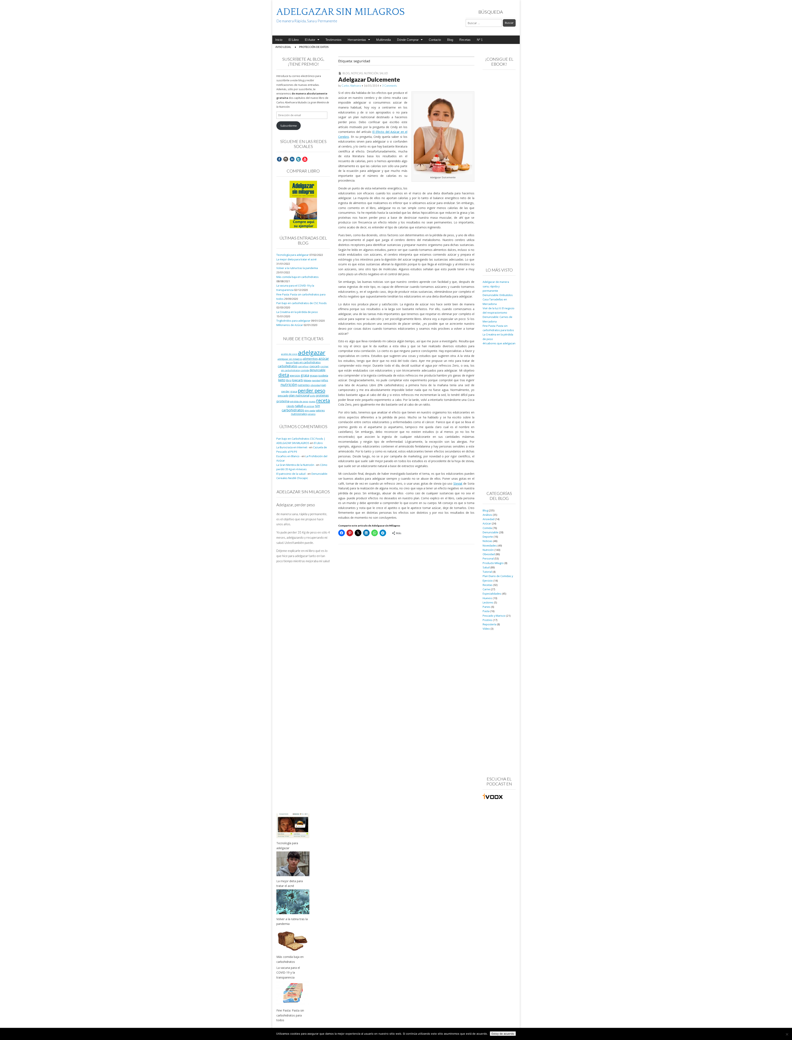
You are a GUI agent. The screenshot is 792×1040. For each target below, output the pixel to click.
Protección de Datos (314, 47)
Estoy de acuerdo (502, 1033)
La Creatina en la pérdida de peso (297, 312)
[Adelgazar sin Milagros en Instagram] (286, 159)
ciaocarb (314, 366)
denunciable (317, 370)
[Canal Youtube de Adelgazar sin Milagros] (305, 159)
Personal (488, 558)
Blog (450, 39)
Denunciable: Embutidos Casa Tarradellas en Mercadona (498, 299)
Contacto (435, 39)
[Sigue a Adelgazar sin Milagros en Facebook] (279, 159)
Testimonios (333, 39)
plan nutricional (299, 395)
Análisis (487, 515)
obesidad (315, 385)
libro (288, 380)
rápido (290, 406)
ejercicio (295, 375)
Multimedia (383, 39)
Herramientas (357, 39)
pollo (313, 395)
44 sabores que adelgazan (499, 343)
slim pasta (310, 410)
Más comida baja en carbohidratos (297, 277)
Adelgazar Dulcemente (369, 79)
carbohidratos (287, 366)
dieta (283, 375)
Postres (487, 620)
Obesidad (489, 554)
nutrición (288, 384)
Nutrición (371, 73)
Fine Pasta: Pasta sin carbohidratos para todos (290, 1015)
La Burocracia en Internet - (292, 447)
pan (323, 385)
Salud (384, 73)
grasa (305, 375)
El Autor (310, 39)
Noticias (357, 73)
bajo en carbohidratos (307, 362)
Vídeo (486, 628)
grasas (314, 375)
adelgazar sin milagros (290, 358)
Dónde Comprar (408, 39)
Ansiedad (488, 519)
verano (312, 414)
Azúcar (487, 523)
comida (305, 370)
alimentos (310, 359)
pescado (283, 395)
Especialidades (492, 593)
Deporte (488, 536)
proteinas (322, 395)
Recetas (465, 39)
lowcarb (297, 380)
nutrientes (304, 385)
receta (323, 400)
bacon (289, 362)
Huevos (487, 598)
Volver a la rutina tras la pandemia (297, 268)
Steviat (457, 483)
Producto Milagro (493, 563)
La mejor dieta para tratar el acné (296, 259)
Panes (486, 607)
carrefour (303, 366)
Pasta (486, 611)
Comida (487, 528)
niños (324, 380)
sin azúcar (309, 406)
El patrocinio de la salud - (291, 474)
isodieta (323, 375)
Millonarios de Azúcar (289, 325)
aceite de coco (289, 354)
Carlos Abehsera (351, 85)
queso (312, 401)
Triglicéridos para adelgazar (293, 320)
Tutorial (487, 572)
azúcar (323, 358)
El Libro (294, 39)
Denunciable (490, 532)
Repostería (489, 624)
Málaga (307, 380)
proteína (282, 401)
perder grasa (289, 391)
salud (299, 406)
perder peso (311, 390)
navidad (316, 380)
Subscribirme (288, 125)
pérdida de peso (299, 401)
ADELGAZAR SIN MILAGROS (340, 11)
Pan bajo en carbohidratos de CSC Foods (301, 303)
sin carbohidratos (301, 408)
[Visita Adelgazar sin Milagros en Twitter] (298, 159)
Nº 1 (480, 39)
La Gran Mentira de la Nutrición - (296, 465)
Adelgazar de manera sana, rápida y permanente (496, 286)
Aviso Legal (283, 47)
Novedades (490, 545)
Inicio (278, 39)
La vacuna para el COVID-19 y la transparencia (288, 972)
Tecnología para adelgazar (292, 255)
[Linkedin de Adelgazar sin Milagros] (292, 159)
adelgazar (311, 352)
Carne (486, 589)
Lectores (488, 602)
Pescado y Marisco (494, 615)
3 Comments (389, 85)
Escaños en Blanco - (288, 456)
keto (281, 380)
